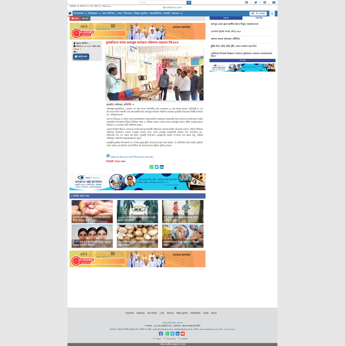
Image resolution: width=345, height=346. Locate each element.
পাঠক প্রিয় (259, 18)
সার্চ (189, 2)
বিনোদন (128, 13)
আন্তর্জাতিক (155, 13)
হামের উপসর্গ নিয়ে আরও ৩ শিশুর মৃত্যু (181, 243)
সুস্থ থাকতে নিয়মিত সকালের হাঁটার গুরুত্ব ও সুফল (180, 219)
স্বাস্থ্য (86, 18)
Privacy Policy (171, 339)
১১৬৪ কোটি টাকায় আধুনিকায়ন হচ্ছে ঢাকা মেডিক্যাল (137, 219)
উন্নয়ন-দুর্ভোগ (141, 13)
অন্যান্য (175, 13)
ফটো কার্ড (82, 56)
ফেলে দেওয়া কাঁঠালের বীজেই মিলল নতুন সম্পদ (136, 243)
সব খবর (242, 60)
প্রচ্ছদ (76, 18)
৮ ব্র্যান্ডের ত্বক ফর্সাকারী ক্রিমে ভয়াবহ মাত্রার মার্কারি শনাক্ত (92, 243)
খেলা (119, 13)
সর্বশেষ (226, 18)
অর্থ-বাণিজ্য (109, 13)
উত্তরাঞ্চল (93, 13)
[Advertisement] (138, 286)
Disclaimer (184, 339)
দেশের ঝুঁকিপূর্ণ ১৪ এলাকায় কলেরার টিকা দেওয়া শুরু (91, 219)
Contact (158, 339)
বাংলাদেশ (78, 13)
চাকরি (166, 13)
